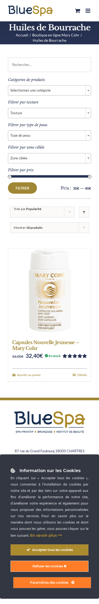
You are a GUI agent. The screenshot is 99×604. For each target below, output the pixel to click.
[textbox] (49, 90)
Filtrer (22, 188)
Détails (82, 375)
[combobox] (49, 90)
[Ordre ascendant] (84, 212)
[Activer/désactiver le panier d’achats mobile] (77, 10)
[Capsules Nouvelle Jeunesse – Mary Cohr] (49, 291)
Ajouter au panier (29, 375)
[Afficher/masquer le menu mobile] (88, 10)
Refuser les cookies (48, 566)
